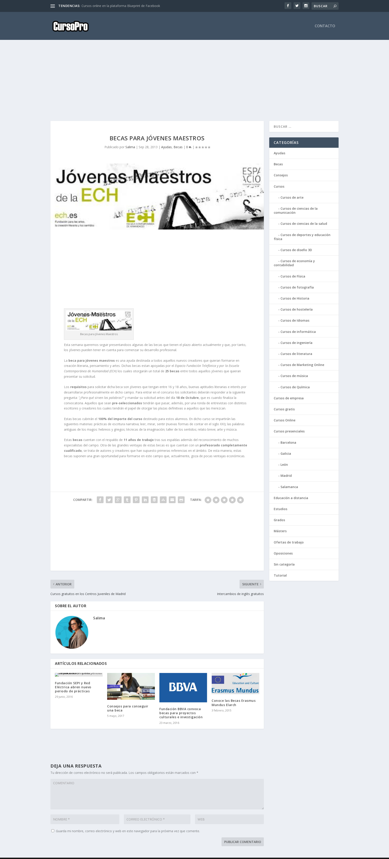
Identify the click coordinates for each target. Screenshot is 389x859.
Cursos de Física (292, 276)
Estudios (280, 509)
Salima (130, 147)
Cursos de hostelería (296, 309)
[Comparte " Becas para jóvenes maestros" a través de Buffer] (154, 499)
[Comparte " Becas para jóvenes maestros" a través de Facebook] (100, 499)
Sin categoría (284, 564)
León (284, 464)
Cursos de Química (295, 387)
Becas (178, 147)
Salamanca (289, 487)
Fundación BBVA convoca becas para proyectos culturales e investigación (181, 713)
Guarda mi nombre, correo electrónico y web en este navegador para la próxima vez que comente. (128, 831)
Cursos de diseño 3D (296, 250)
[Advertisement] (185, 80)
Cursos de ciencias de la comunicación (296, 210)
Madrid (286, 475)
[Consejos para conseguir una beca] (131, 686)
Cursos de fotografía (297, 287)
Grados (279, 520)
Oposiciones (283, 553)
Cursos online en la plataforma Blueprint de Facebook (120, 6)
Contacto (325, 26)
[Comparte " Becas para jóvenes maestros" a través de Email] (172, 499)
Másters (280, 531)
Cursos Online (284, 420)
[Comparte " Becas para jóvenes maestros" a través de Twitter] (109, 499)
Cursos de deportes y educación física (302, 237)
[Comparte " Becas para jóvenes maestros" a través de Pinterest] (136, 499)
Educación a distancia (291, 498)
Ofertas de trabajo (289, 542)
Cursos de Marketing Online (302, 365)
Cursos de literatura (296, 354)
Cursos (279, 186)
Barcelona (288, 442)
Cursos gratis (284, 409)
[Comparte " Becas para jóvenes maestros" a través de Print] (181, 499)
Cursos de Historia (294, 298)
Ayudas (166, 147)
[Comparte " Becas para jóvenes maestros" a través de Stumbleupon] (163, 499)
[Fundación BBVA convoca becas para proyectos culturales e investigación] (183, 687)
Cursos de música (294, 376)
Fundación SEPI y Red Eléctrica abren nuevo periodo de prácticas (73, 687)
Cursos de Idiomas (294, 320)
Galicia (285, 453)
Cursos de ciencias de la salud (303, 223)
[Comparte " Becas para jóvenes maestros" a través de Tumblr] (127, 499)
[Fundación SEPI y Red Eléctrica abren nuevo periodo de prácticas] (79, 675)
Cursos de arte (291, 197)
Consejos (281, 175)
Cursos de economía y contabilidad (294, 263)
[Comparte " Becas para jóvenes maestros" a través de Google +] (118, 499)
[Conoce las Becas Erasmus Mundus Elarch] (235, 683)
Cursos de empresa (289, 398)
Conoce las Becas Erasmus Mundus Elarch (234, 702)
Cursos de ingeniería (296, 343)
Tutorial (280, 575)
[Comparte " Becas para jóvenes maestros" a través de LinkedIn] (145, 499)
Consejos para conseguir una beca (127, 708)
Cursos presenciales (289, 431)
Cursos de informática (298, 332)
